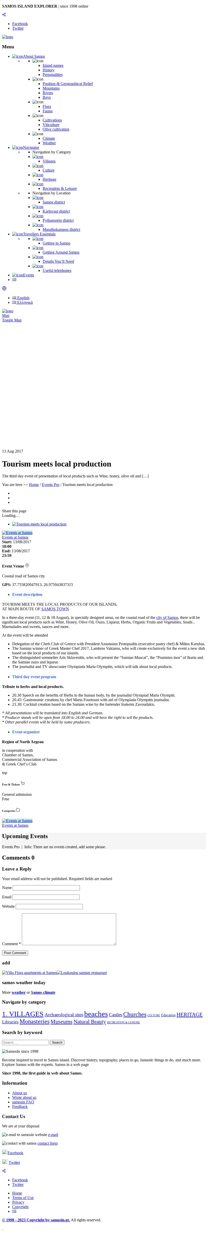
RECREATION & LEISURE (123, 1022)
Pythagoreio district (58, 220)
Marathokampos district (61, 229)
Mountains (51, 88)
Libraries (10, 1021)
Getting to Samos (56, 243)
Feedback (20, 1106)
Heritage (49, 179)
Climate (49, 138)
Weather (49, 143)
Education (168, 1015)
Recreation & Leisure (60, 188)
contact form (48, 1143)
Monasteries (34, 1021)
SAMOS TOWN (55, 609)
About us (19, 1093)
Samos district (54, 202)
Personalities (53, 74)
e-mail (53, 1134)
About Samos (34, 56)
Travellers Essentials (39, 234)
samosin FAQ (23, 1102)
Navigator (31, 147)
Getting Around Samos (61, 252)
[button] (4, 289)
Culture (49, 170)
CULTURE (153, 1015)
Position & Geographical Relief (68, 84)
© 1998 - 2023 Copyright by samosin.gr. (36, 1220)
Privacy (18, 1202)
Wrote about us (24, 1097)
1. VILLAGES (23, 1014)
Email (7, 897)
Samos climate (43, 992)
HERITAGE (190, 1014)
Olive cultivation (56, 129)
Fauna (48, 111)
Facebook (15, 1153)
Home (34, 484)
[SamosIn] (7, 37)
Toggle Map (12, 320)
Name (7, 887)
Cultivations (52, 120)
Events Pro (50, 484)
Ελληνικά (24, 302)
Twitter (14, 1162)
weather (19, 992)
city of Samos (167, 617)
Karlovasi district (56, 211)
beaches (96, 1014)
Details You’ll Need (58, 261)
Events (28, 275)
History (49, 70)
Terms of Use (23, 1198)
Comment (11, 944)
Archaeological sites (64, 1014)
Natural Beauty (90, 1022)
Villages (49, 161)
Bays (47, 97)
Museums (61, 1021)
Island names (53, 65)
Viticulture (51, 125)
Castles (115, 1014)
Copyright (20, 1207)
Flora (47, 106)
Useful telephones (57, 270)
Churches (134, 1014)
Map (5, 315)
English (22, 298)
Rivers (48, 93)
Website (8, 906)
